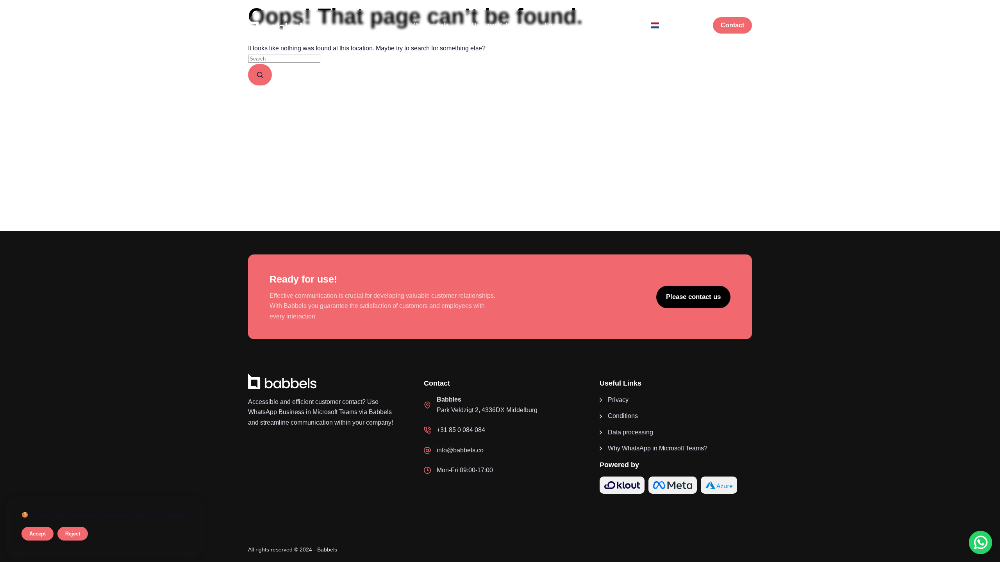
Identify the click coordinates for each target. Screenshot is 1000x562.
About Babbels (606, 25)
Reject (72, 534)
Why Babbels (429, 25)
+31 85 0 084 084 (461, 430)
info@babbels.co (460, 450)
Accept (37, 534)
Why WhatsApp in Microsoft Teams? (657, 448)
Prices (553, 25)
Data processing (630, 432)
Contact (732, 25)
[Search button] (260, 74)
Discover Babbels (496, 25)
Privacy (618, 400)
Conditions (623, 416)
